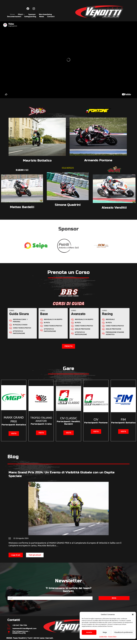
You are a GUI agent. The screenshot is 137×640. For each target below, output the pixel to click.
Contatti (50, 17)
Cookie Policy (103, 636)
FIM (123, 419)
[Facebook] (28, 8)
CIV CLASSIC (68, 418)
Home (12, 14)
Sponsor (32, 14)
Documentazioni (14, 17)
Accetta (89, 632)
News (41, 17)
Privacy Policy (112, 636)
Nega (105, 632)
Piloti (20, 14)
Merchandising (45, 14)
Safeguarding (30, 17)
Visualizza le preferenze (123, 632)
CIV (96, 419)
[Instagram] (33, 8)
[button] (133, 614)
